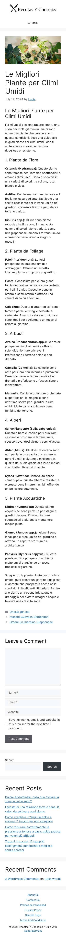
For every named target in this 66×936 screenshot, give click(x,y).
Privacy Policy (33, 910)
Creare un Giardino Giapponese (31, 622)
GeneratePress (33, 930)
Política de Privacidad (33, 905)
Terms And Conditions (33, 920)
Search (10, 760)
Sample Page (33, 915)
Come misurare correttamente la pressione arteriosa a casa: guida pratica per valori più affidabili (33, 831)
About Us (33, 894)
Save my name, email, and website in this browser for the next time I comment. (34, 724)
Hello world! (53, 878)
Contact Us (33, 899)
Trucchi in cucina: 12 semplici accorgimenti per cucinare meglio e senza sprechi (28, 846)
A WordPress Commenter (22, 878)
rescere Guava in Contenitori (29, 617)
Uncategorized (20, 611)
